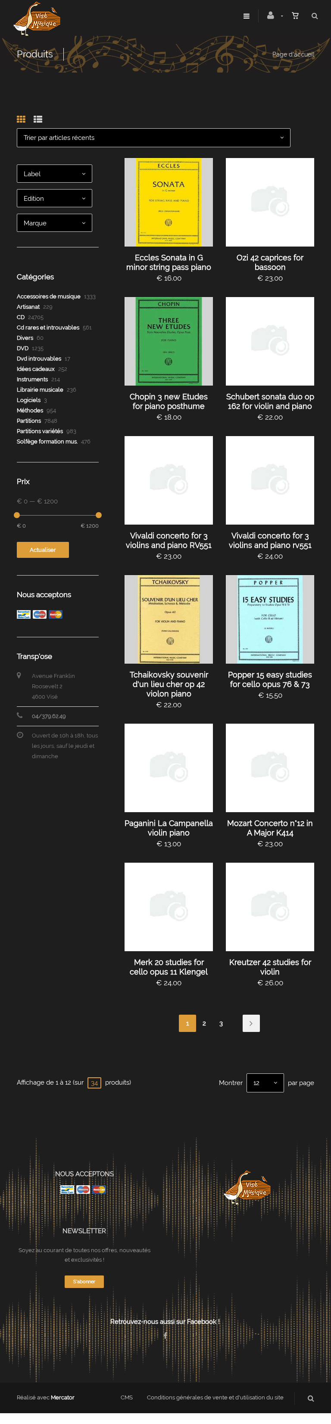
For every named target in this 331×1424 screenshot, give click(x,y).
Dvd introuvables (39, 358)
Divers (25, 338)
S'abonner (84, 1282)
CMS (127, 1397)
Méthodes (30, 410)
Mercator (63, 1397)
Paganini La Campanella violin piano (169, 828)
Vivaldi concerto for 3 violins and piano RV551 (169, 540)
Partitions (29, 421)
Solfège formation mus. (47, 441)
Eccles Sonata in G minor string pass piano (168, 262)
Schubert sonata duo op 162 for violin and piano (270, 401)
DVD (22, 348)
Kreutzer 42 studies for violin (270, 967)
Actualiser (43, 550)
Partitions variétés (40, 431)
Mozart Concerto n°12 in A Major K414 (270, 828)
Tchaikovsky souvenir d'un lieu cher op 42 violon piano (169, 684)
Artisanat (28, 307)
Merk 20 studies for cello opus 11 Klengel (169, 967)
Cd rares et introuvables (48, 327)
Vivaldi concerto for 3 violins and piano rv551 (270, 540)
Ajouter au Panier (173, 202)
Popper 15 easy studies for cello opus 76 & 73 (270, 679)
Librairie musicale (40, 389)
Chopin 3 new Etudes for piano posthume (169, 401)
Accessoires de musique (49, 296)
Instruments (32, 379)
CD (21, 317)
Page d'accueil (293, 54)
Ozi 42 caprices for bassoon (270, 262)
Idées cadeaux (36, 369)
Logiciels (29, 400)
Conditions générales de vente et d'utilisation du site (215, 1397)
